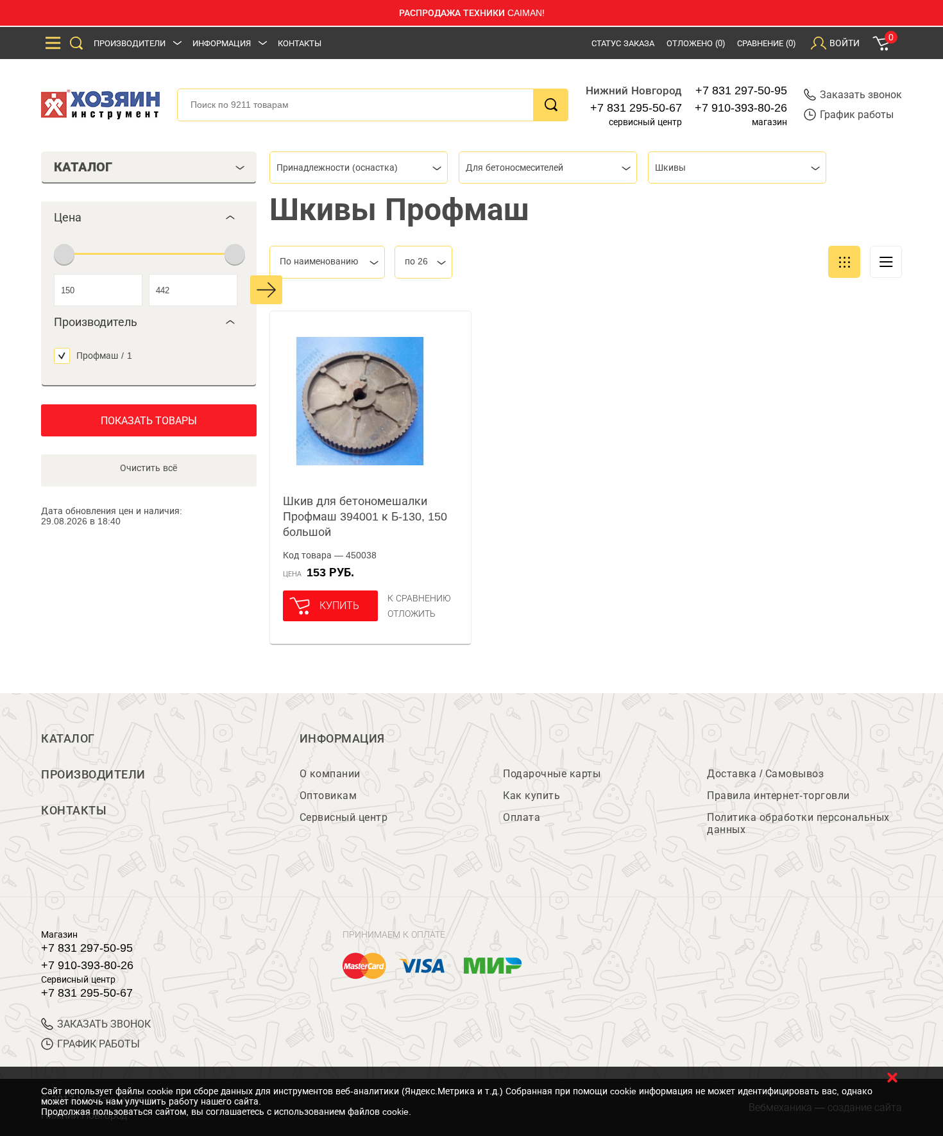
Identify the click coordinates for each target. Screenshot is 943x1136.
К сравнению (419, 598)
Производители (130, 43)
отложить (411, 613)
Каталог (68, 738)
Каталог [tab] (83, 167)
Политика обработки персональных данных (798, 823)
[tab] (149, 218)
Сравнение (766, 43)
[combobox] (358, 167)
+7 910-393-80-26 (741, 107)
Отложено (696, 43)
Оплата (521, 817)
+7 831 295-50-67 (636, 107)
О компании (330, 773)
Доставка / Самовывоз (765, 773)
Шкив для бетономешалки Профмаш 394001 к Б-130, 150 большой (365, 516)
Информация (221, 43)
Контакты (299, 43)
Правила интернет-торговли (778, 795)
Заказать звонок (861, 94)
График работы (857, 114)
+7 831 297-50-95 (741, 90)
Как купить (531, 795)
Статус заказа (622, 43)
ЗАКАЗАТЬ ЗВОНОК (104, 1024)
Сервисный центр (344, 817)
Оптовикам (328, 795)
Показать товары (149, 420)
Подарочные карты (551, 773)
